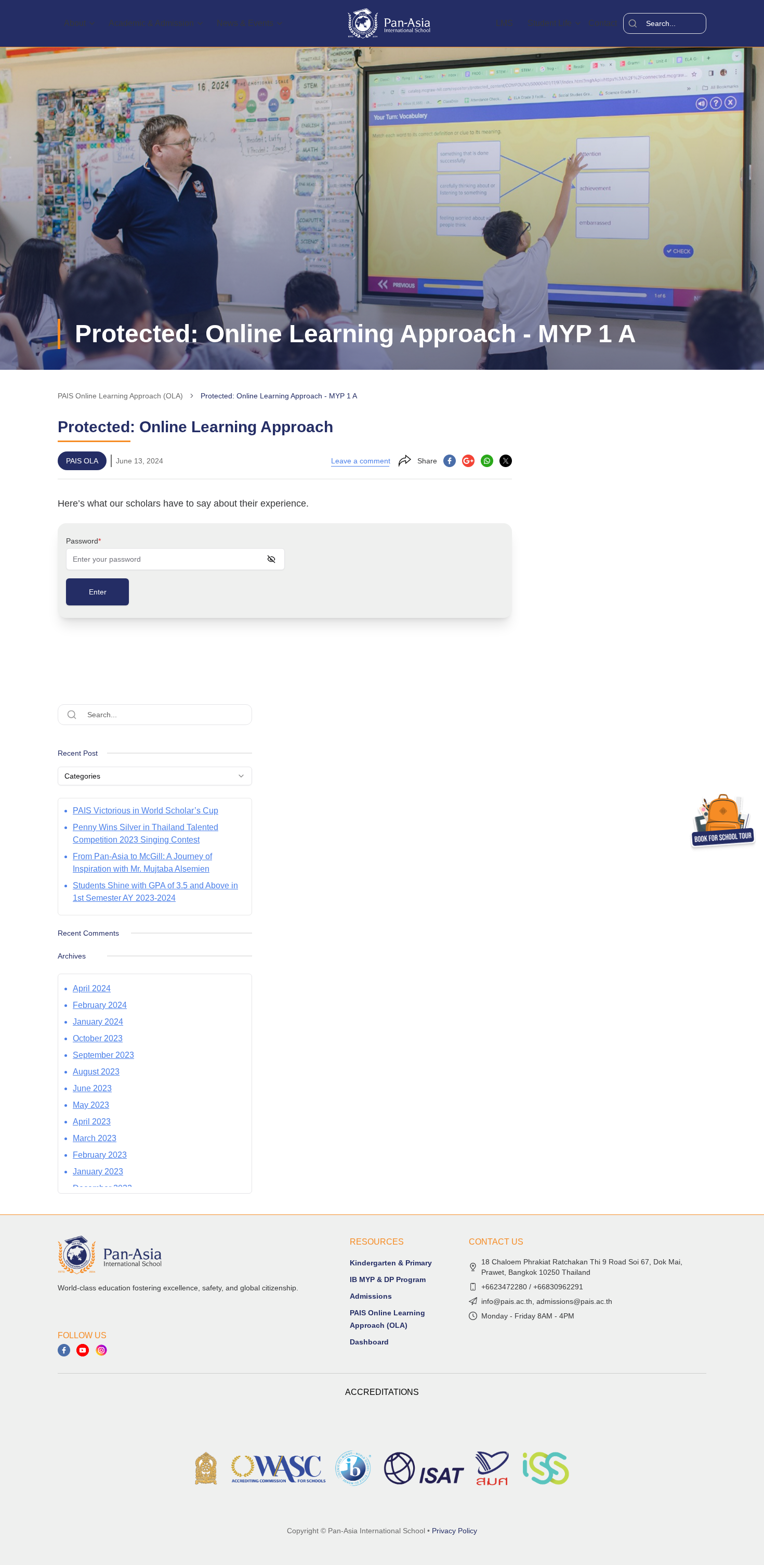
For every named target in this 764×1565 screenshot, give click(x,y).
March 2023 (94, 1138)
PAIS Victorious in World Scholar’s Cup (145, 810)
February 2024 (100, 1005)
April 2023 (92, 1121)
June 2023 (92, 1088)
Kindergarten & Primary (391, 1263)
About (75, 23)
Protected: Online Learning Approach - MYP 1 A (279, 396)
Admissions (371, 1296)
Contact (602, 23)
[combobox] (155, 776)
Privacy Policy (454, 1531)
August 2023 (96, 1071)
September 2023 (103, 1055)
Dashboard (369, 1342)
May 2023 (91, 1105)
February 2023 (100, 1154)
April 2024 (92, 988)
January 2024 (98, 1021)
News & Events (245, 23)
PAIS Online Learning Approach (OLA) (120, 396)
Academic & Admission (151, 23)
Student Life (550, 23)
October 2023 (98, 1038)
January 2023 (98, 1171)
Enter (98, 592)
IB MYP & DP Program (388, 1279)
